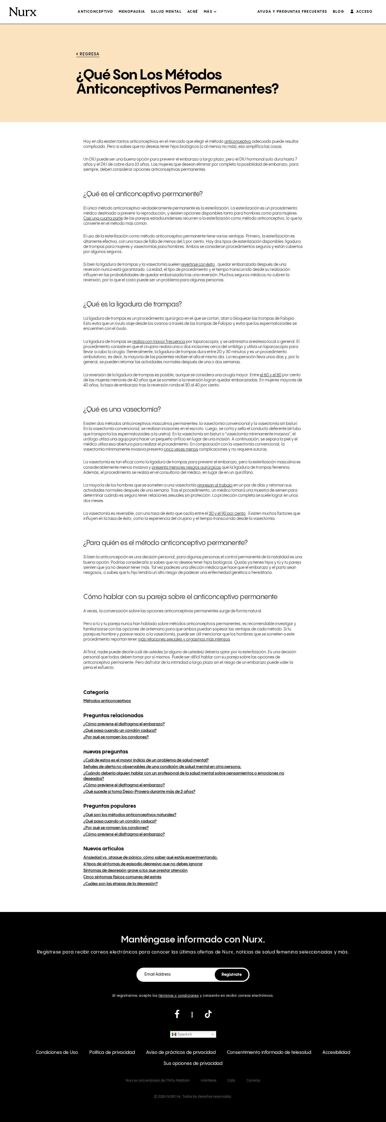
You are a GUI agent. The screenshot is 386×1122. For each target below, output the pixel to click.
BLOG (338, 12)
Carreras (253, 1080)
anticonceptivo (95, 12)
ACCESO (364, 12)
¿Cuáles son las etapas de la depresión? (120, 884)
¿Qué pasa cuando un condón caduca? (120, 731)
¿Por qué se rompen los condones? (116, 737)
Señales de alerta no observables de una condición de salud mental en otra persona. (162, 767)
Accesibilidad (336, 1052)
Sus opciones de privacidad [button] (193, 1063)
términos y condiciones (179, 996)
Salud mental (166, 12)
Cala (231, 1080)
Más (208, 12)
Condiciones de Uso (57, 1052)
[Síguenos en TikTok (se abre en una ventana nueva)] (208, 1016)
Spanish (184, 1034)
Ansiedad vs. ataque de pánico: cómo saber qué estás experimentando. (150, 858)
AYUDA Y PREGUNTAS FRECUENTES (292, 12)
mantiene (208, 1080)
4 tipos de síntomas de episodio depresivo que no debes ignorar (143, 864)
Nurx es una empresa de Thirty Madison (158, 1080)
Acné (192, 12)
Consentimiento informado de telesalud (269, 1052)
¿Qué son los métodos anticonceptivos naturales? (129, 815)
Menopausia (132, 12)
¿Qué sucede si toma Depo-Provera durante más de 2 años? (139, 792)
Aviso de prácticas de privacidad (181, 1052)
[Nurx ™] (22, 11)
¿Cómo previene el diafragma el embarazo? (124, 724)
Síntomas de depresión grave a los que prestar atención (135, 871)
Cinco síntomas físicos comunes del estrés (122, 877)
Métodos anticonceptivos (107, 701)
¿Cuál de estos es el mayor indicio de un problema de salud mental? (146, 760)
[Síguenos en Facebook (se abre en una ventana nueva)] (177, 1016)
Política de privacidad (112, 1052)
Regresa (89, 54)
